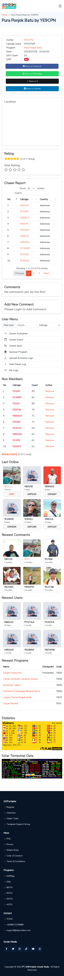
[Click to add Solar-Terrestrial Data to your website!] (32, 768)
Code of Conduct (14, 856)
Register (10, 807)
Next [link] (46, 273)
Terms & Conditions (16, 861)
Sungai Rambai (10, 703)
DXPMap (11, 876)
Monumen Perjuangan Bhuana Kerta (21, 691)
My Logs (13, 370)
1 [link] (28, 273)
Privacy (10, 844)
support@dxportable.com (19, 930)
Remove (49, 391)
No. (9, 199)
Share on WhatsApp (33, 74)
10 (8, 260)
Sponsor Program (18, 352)
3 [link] (39, 273)
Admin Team (12, 819)
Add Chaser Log (17, 364)
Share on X (33, 81)
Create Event (16, 339)
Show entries (32, 188)
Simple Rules (13, 850)
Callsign (24, 199)
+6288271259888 (15, 925)
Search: (18, 193)
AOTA (9, 904)
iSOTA (10, 899)
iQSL (9, 882)
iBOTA (10, 887)
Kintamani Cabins (12, 685)
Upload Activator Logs (21, 358)
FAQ (9, 839)
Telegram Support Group (18, 824)
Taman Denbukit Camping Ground (20, 679)
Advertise (11, 813)
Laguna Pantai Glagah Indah (17, 697)
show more (9, 454)
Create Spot (15, 345)
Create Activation (18, 333)
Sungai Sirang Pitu (12, 672)
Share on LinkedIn (33, 88)
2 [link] (34, 273)
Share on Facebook (33, 66)
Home (4, 14)
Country (44, 199)
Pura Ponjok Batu (33, 47)
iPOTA (10, 893)
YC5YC (10, 919)
